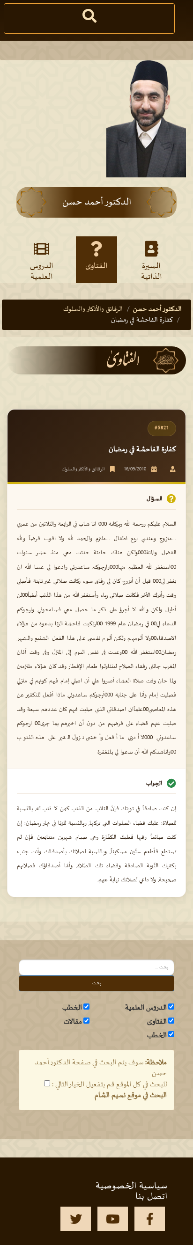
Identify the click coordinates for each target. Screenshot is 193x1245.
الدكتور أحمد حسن (157, 309)
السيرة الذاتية (151, 271)
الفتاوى (96, 266)
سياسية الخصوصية (131, 1186)
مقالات (73, 1022)
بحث (96, 983)
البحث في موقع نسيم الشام (131, 1095)
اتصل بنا (151, 1196)
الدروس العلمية (41, 271)
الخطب (72, 1008)
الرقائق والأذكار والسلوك (93, 309)
